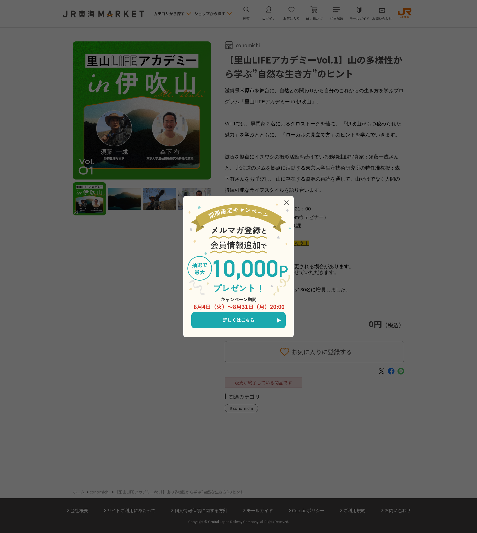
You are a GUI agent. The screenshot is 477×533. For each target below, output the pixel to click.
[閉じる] (286, 202)
